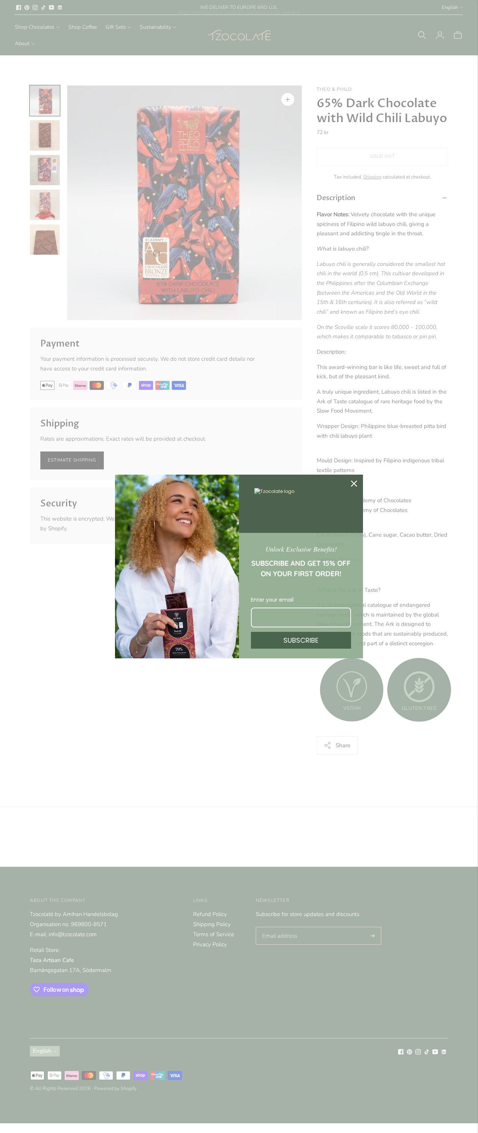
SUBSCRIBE (301, 640)
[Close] (354, 484)
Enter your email (272, 599)
